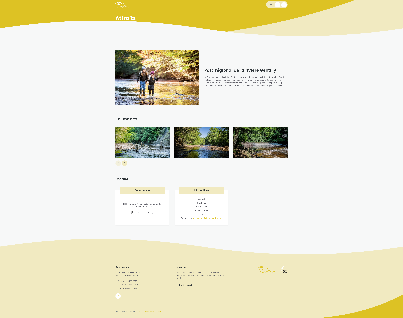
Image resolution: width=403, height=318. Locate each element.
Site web (201, 199)
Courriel (201, 214)
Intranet (139, 311)
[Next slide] (124, 163)
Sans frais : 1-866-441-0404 (126, 284)
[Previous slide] (118, 163)
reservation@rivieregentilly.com (207, 218)
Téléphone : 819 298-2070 (126, 281)
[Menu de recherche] (283, 4)
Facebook (201, 203)
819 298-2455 (201, 206)
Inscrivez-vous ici (186, 285)
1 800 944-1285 (201, 210)
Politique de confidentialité (153, 311)
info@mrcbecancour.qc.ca (126, 288)
